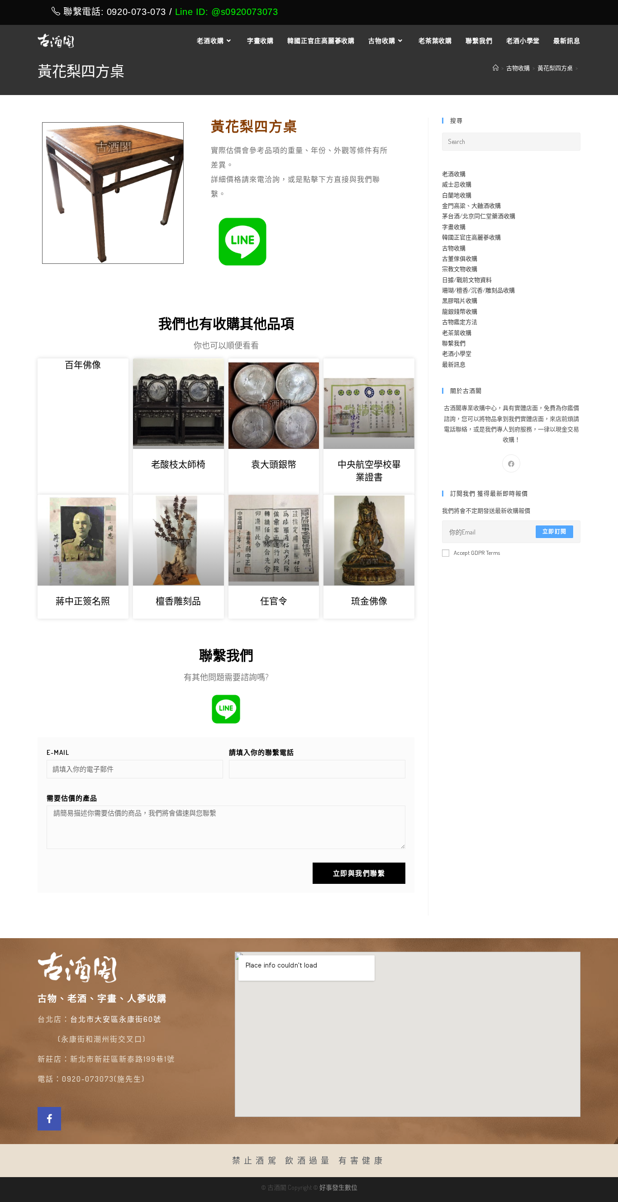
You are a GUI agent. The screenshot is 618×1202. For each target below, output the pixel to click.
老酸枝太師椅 (178, 464)
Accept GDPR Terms (477, 552)
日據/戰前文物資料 (467, 279)
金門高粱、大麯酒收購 (471, 205)
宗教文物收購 (459, 268)
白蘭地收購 (456, 195)
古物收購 (454, 248)
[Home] (496, 68)
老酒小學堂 (456, 353)
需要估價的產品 (72, 798)
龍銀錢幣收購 (459, 311)
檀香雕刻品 (178, 601)
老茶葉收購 (456, 332)
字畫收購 (454, 226)
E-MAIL (58, 752)
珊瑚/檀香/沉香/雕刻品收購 (478, 290)
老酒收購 (454, 173)
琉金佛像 (369, 601)
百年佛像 (83, 365)
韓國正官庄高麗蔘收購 (471, 237)
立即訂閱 (554, 531)
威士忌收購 (456, 184)
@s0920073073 (244, 12)
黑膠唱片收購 (459, 300)
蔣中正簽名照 (83, 601)
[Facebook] (511, 463)
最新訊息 (454, 364)
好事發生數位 (338, 1187)
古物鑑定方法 (459, 321)
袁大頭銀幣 (273, 464)
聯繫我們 (454, 343)
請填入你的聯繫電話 (261, 752)
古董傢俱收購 (459, 258)
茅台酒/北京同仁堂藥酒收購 (478, 215)
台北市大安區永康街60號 (116, 1019)
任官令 (273, 601)
